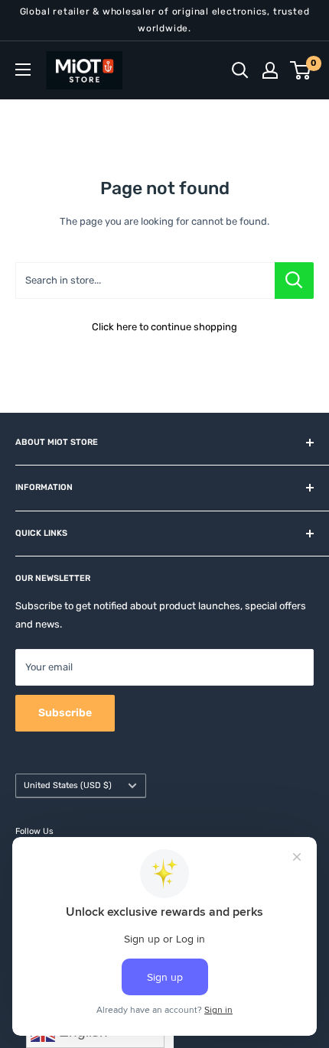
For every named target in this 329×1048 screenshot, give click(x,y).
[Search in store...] (294, 280)
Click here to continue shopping (164, 327)
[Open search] (240, 70)
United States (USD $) (68, 785)
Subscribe (65, 712)
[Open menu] (23, 69)
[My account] (270, 70)
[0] (301, 70)
